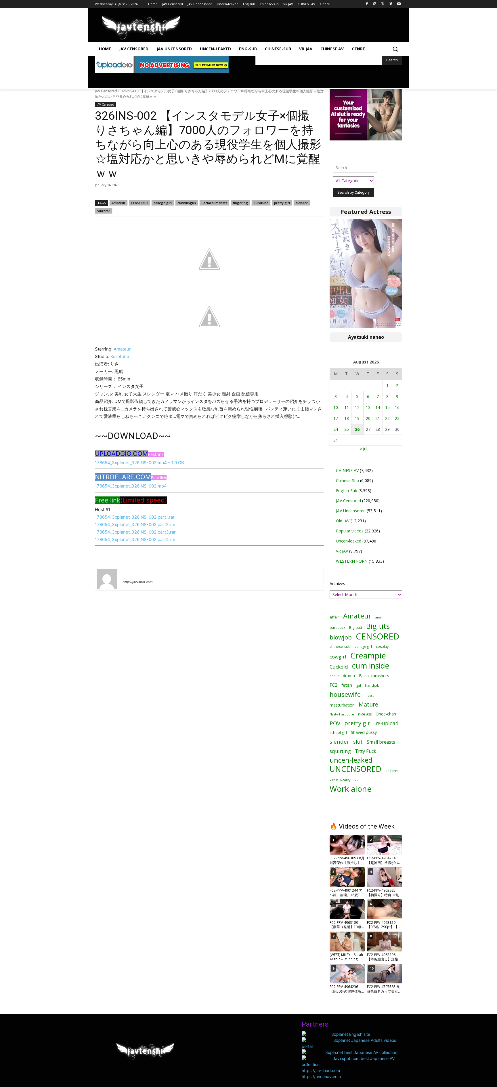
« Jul (363, 449)
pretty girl (282, 203)
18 (346, 418)
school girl (338, 732)
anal (378, 617)
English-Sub (346, 490)
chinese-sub (340, 646)
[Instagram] (375, 4)
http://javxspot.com (138, 582)
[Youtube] (398, 4)
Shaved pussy (364, 732)
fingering (240, 203)
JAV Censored (106, 91)
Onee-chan (386, 714)
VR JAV (342, 551)
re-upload (387, 723)
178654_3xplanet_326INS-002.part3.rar (135, 532)
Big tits (378, 626)
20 (368, 418)
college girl (163, 203)
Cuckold (339, 667)
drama (349, 675)
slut (358, 741)
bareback (337, 627)
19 (357, 418)
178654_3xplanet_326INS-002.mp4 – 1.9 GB (139, 462)
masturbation (342, 705)
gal (358, 685)
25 (346, 429)
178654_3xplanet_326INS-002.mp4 (131, 486)
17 (335, 418)
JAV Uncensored (351, 510)
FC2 (333, 685)
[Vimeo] (390, 4)
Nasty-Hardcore (342, 714)
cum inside (370, 666)
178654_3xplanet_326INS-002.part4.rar (135, 539)
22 (387, 418)
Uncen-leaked (348, 541)
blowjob (341, 637)
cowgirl (338, 657)
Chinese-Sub (347, 480)
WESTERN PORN (352, 561)
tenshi (129, 573)
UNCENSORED (355, 769)
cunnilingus (186, 203)
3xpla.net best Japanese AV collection (361, 1052)
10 (335, 407)
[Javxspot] (141, 27)
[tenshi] (107, 579)
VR (356, 780)
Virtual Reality (340, 780)
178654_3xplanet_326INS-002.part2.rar (135, 524)
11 (346, 407)
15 (387, 407)
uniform (391, 770)
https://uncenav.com (321, 1076)
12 (357, 407)
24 (335, 429)
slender (302, 203)
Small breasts (381, 742)
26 (357, 429)
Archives (337, 583)
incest (369, 695)
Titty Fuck (365, 751)
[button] (395, 49)
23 (397, 418)
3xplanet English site (350, 1034)
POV (335, 723)
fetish (346, 685)
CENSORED (139, 203)
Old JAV (342, 520)
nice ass (365, 714)
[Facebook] (367, 4)
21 (377, 418)
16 (397, 407)
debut (334, 676)
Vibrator (103, 211)
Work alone (351, 789)
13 (368, 407)
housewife (345, 694)
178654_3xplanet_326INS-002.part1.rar (135, 517)
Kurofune (261, 203)
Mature (368, 704)
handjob (372, 685)
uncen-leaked (351, 760)
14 (377, 407)
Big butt (355, 627)
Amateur (118, 203)
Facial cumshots (214, 203)
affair (334, 617)
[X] (383, 4)
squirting (340, 751)
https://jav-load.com (321, 1070)
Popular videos (350, 531)
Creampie (368, 655)
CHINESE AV (347, 470)
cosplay (382, 646)
